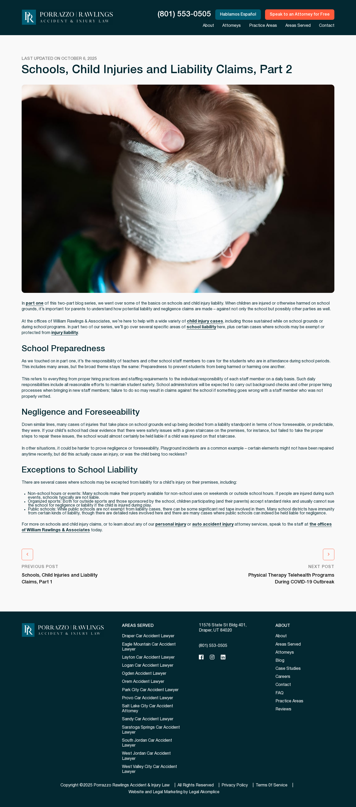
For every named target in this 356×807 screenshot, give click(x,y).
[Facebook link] (201, 657)
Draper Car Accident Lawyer (148, 636)
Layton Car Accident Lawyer (148, 657)
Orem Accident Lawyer (143, 682)
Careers (282, 677)
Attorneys (231, 26)
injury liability (64, 333)
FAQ (279, 693)
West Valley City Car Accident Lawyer (149, 769)
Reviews (283, 709)
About (208, 26)
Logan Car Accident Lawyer (147, 665)
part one (35, 303)
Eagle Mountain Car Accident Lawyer (149, 647)
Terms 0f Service (271, 785)
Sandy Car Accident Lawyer (147, 719)
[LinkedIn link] (223, 657)
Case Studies (288, 669)
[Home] (63, 630)
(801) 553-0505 (184, 14)
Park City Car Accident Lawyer (150, 690)
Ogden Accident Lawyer (144, 674)
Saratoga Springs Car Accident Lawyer (151, 730)
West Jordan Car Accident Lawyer (146, 756)
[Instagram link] (212, 657)
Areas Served (298, 26)
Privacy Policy (235, 785)
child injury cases (205, 321)
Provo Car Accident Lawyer (147, 698)
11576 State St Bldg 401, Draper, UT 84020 (223, 627)
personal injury (170, 524)
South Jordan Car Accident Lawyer (147, 743)
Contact (326, 26)
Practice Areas (263, 26)
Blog (279, 661)
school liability (201, 327)
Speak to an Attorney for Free (300, 14)
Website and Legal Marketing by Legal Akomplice (173, 792)
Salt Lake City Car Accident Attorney (147, 708)
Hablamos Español (238, 14)
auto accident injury (213, 524)
